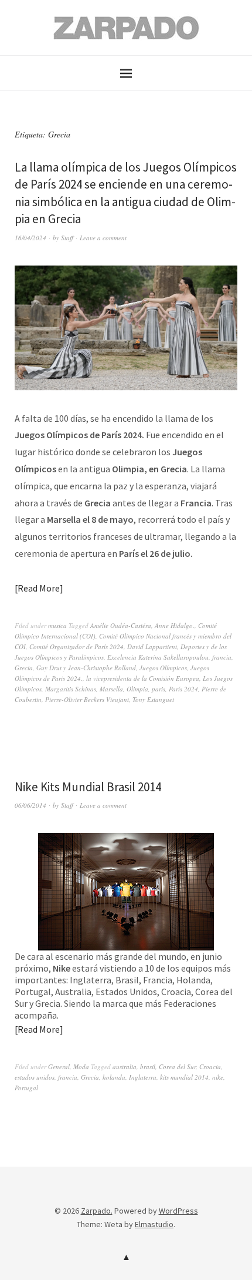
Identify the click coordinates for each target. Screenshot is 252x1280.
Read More (39, 588)
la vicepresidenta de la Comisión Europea (142, 678)
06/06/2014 (30, 805)
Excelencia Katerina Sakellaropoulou (158, 657)
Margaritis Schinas (70, 688)
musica (57, 625)
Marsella (111, 688)
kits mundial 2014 (184, 1077)
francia (221, 657)
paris (158, 688)
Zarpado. (97, 1210)
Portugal (26, 1087)
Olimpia (137, 688)
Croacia (210, 1066)
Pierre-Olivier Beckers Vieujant (87, 699)
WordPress (178, 1210)
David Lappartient (152, 646)
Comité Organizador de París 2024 (76, 646)
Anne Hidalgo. (175, 625)
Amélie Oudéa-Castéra (120, 625)
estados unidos (35, 1077)
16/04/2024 (30, 237)
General (59, 1066)
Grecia (24, 667)
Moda (81, 1066)
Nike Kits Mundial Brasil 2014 (88, 787)
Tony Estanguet (153, 699)
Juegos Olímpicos (163, 667)
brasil (147, 1066)
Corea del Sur (177, 1066)
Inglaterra (142, 1077)
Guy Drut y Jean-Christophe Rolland (86, 667)
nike (217, 1077)
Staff (67, 237)
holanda (114, 1077)
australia (125, 1066)
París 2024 (183, 688)
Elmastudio (154, 1224)
